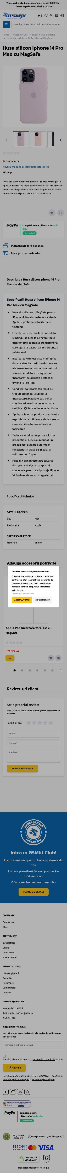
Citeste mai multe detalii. (23, 593)
